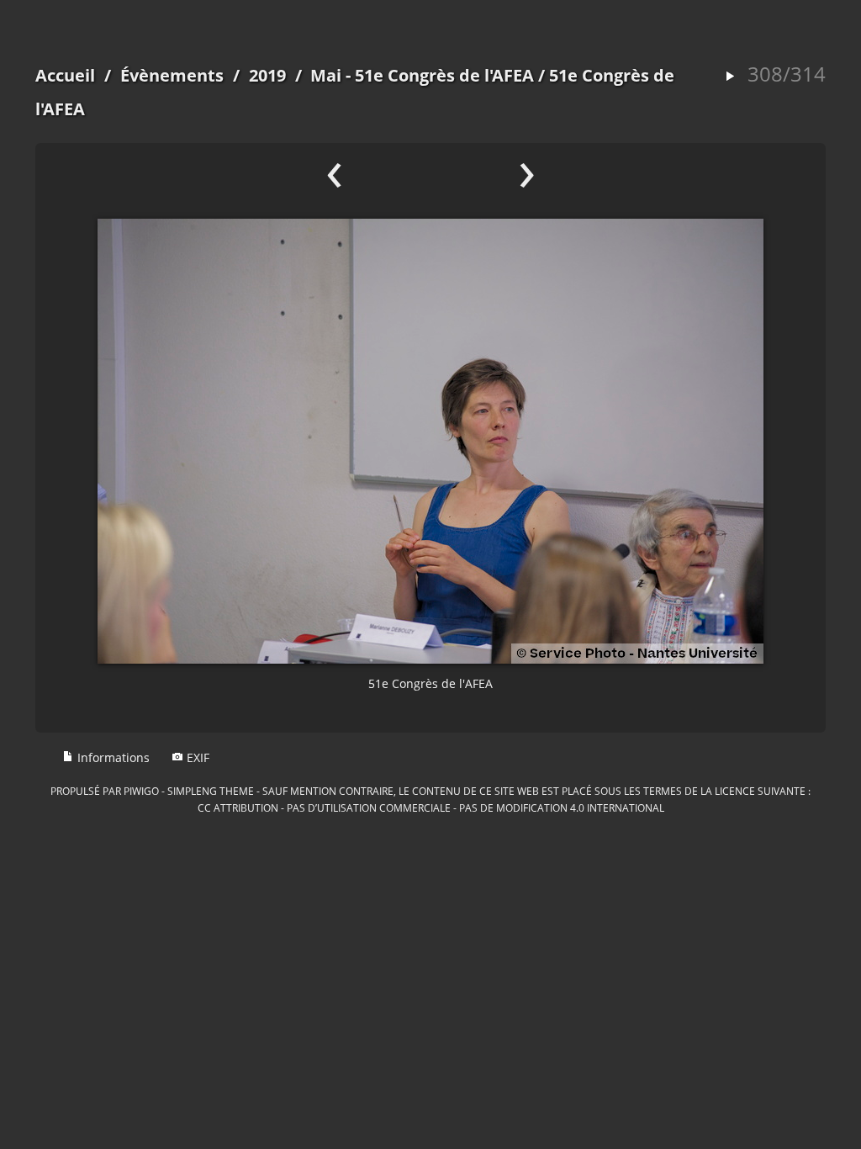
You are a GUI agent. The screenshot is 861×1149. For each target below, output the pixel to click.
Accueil (65, 75)
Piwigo (141, 790)
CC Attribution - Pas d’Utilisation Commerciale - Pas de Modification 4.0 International (431, 807)
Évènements (172, 75)
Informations (112, 757)
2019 (267, 75)
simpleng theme (210, 790)
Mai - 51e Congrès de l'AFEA (422, 75)
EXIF (196, 757)
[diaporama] (730, 77)
